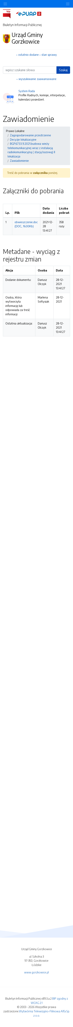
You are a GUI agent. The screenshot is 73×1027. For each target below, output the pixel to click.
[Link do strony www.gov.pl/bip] (9, 13)
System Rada (26, 91)
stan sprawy (49, 54)
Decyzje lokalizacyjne (23, 139)
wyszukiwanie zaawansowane (37, 79)
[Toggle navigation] (68, 4)
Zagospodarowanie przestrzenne (30, 135)
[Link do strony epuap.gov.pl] (28, 13)
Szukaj (63, 70)
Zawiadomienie (19, 160)
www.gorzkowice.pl (36, 972)
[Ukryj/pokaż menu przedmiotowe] (5, 4)
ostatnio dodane (28, 54)
